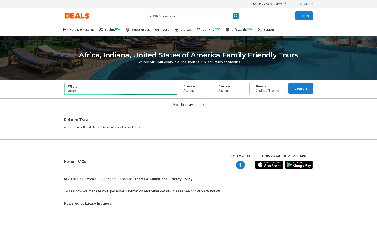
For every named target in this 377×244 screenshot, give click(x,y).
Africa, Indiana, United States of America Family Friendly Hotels (102, 127)
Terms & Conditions (151, 179)
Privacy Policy (180, 179)
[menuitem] (78, 30)
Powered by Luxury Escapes (87, 203)
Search (301, 88)
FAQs (81, 161)
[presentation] (193, 16)
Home (69, 161)
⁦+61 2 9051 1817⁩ (299, 3)
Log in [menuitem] (304, 16)
